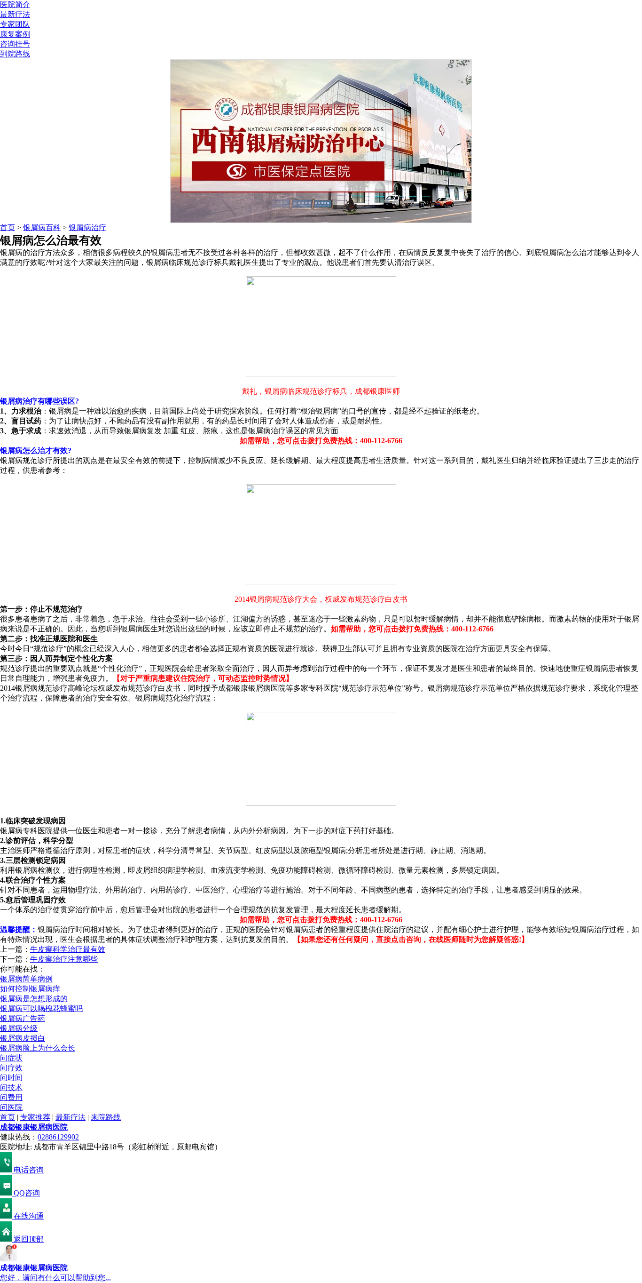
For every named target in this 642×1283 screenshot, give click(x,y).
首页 (7, 227)
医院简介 (15, 4)
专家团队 (15, 24)
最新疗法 (15, 14)
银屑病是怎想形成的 (34, 999)
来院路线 (106, 1117)
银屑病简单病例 (26, 979)
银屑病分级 (19, 1028)
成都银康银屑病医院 (34, 1127)
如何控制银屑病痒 (30, 989)
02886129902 (58, 1137)
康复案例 (15, 34)
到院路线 (15, 54)
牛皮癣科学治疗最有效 (67, 949)
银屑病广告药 (22, 1018)
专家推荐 (35, 1117)
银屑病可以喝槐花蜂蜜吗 (41, 1008)
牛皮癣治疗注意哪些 (64, 959)
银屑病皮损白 (22, 1038)
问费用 (11, 1097)
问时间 (11, 1078)
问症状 (11, 1058)
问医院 (11, 1107)
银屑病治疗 (87, 227)
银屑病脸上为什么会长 (37, 1048)
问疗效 (11, 1068)
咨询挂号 (15, 44)
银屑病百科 (42, 227)
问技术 (11, 1088)
